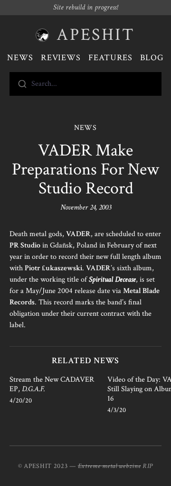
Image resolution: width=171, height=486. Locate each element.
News (20, 57)
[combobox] (86, 84)
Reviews (61, 57)
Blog (152, 57)
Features (110, 57)
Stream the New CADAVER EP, (52, 384)
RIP (147, 466)
